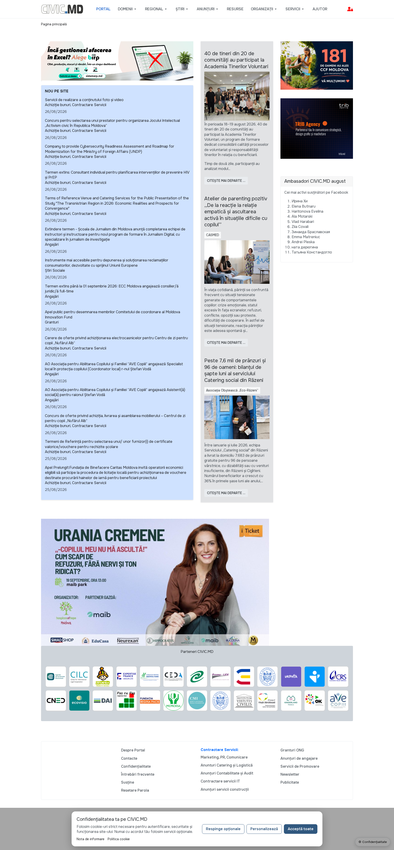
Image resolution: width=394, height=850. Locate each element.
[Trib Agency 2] (316, 128)
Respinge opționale (223, 829)
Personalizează (264, 829)
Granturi (52, 322)
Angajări (52, 244)
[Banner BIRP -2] (117, 60)
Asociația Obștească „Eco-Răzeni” (232, 390)
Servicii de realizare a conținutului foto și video (84, 99)
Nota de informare (90, 839)
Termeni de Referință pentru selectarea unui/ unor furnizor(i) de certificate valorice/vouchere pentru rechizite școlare (108, 444)
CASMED (212, 235)
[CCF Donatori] (316, 65)
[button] (127, 9)
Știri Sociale (55, 270)
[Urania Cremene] (155, 582)
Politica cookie (119, 839)
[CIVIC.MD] (62, 8)
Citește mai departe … (226, 181)
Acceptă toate (301, 829)
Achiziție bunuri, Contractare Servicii (75, 104)
